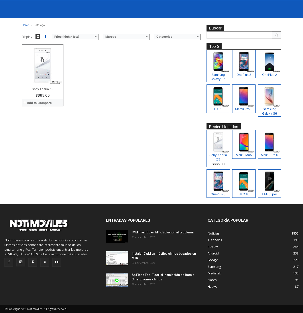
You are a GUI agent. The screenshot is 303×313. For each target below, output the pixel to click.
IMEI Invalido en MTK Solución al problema (163, 232)
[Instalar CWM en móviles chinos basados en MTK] (117, 258)
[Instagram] (20, 262)
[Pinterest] (32, 262)
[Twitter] (44, 262)
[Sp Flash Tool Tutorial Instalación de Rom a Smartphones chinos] (117, 280)
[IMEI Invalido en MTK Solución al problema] (117, 236)
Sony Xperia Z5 (42, 89)
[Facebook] (8, 262)
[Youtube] (56, 262)
